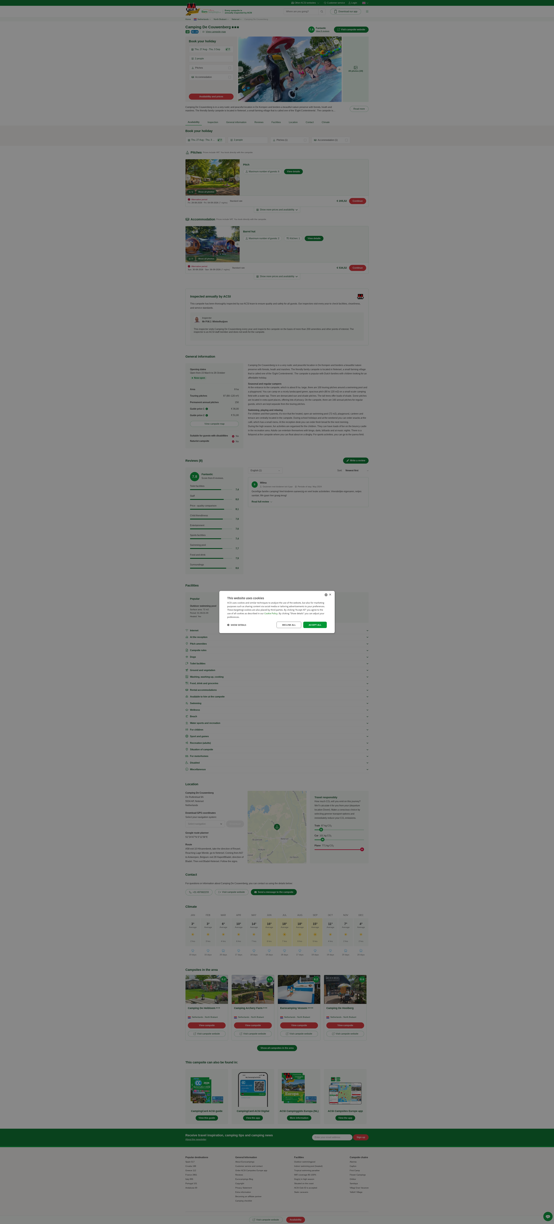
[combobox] (326, 594)
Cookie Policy (271, 613)
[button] (236, 625)
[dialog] (277, 612)
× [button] (330, 595)
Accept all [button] (315, 624)
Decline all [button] (289, 624)
